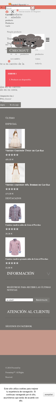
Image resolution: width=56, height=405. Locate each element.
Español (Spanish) (18, 4)
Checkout (19, 50)
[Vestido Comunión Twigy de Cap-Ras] (15, 147)
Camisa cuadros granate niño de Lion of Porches (26, 258)
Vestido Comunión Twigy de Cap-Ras (24, 150)
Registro (37, 11)
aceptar (49, 394)
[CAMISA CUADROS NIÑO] (15, 222)
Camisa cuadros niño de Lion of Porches (23, 224)
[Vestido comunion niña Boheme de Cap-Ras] (15, 181)
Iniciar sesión (24, 11)
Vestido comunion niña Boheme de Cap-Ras (27, 185)
